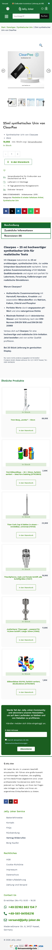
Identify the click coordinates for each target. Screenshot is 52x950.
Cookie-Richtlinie (14, 864)
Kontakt (10, 822)
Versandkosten (35, 142)
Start (3, 27)
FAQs (8, 828)
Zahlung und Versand (16, 885)
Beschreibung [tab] (11, 225)
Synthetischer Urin (25, 27)
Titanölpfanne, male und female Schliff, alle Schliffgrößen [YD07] (23, 578)
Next (43, 101)
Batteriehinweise (14, 817)
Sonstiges (11, 27)
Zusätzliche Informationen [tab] (18, 231)
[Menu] (6, 16)
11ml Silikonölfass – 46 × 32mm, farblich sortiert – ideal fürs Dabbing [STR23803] (23, 473)
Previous (8, 101)
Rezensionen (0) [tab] (13, 236)
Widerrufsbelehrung (16, 880)
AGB (8, 859)
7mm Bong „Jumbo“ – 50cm (23, 420)
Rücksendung (13, 833)
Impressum (11, 869)
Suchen (44, 16)
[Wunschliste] (42, 8)
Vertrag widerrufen (16, 838)
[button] (4, 170)
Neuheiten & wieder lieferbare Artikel (27, 197)
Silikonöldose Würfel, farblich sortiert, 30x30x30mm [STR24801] (23, 683)
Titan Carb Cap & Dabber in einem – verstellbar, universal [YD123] (22, 525)
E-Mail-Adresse (11, 730)
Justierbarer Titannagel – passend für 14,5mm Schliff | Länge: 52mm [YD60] (23, 630)
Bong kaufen (12, 843)
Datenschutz (12, 874)
